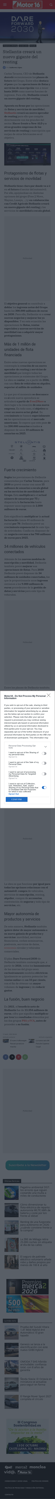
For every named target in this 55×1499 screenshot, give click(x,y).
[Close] (49, 696)
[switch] (44, 753)
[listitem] (27, 747)
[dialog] (27, 749)
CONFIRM (16, 799)
